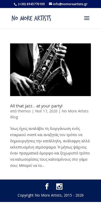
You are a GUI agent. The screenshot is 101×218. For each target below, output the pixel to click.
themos (24, 110)
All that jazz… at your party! (36, 106)
